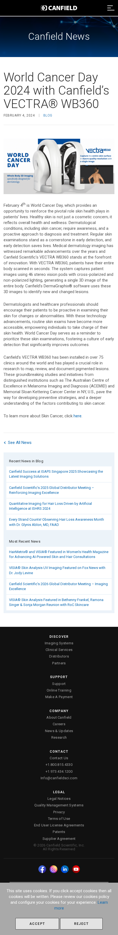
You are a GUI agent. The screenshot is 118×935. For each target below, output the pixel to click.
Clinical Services (59, 650)
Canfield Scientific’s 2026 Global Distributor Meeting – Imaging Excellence (58, 586)
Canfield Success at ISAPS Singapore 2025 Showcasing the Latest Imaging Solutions (56, 473)
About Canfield (59, 717)
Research (59, 737)
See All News (19, 442)
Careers (59, 724)
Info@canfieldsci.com (59, 778)
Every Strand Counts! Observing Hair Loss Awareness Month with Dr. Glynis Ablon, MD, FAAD (56, 521)
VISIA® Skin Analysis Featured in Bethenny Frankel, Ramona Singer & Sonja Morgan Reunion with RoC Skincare (56, 602)
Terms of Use (59, 819)
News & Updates (59, 731)
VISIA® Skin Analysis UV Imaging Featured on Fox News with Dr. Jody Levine (57, 570)
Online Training (59, 690)
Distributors (59, 656)
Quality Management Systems (58, 805)
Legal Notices (59, 799)
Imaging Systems (59, 643)
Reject (81, 924)
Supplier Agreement (59, 839)
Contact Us (59, 758)
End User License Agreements (59, 825)
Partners (59, 663)
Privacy (59, 812)
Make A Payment (59, 697)
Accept (37, 924)
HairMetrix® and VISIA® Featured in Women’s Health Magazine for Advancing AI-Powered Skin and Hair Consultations (58, 554)
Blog (47, 115)
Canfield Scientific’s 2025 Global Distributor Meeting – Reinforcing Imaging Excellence (51, 490)
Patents (59, 832)
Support (59, 684)
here (78, 415)
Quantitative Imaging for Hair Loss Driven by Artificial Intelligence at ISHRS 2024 (50, 506)
